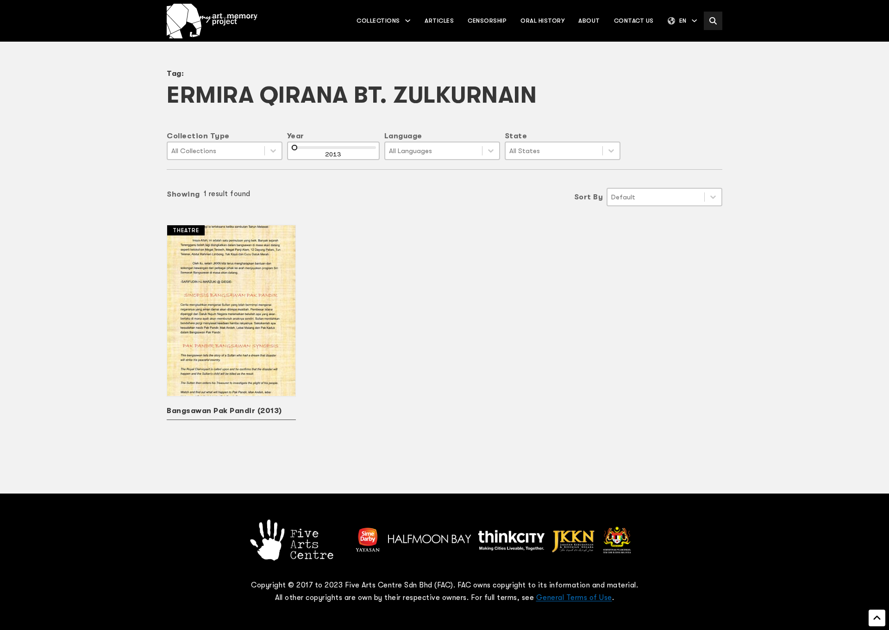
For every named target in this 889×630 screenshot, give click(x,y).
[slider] (294, 147)
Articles (439, 20)
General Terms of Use (574, 597)
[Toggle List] (273, 150)
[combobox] (216, 150)
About (589, 20)
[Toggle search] (713, 21)
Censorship (487, 20)
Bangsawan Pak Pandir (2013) (224, 411)
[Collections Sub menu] (408, 21)
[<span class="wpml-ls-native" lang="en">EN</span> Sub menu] (694, 21)
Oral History (542, 20)
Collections (378, 20)
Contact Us (634, 20)
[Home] (212, 21)
